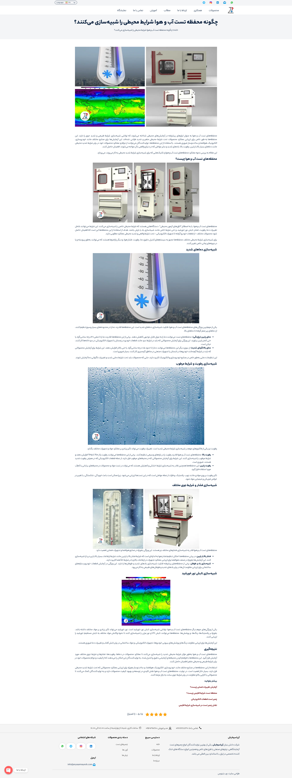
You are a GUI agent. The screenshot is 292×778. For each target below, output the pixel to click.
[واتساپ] (62, 746)
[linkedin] (91, 746)
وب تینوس (223, 774)
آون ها (125, 750)
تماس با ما (138, 11)
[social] (203, 2)
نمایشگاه (121, 11)
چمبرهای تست (122, 744)
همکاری (198, 11)
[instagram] (81, 746)
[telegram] (71, 746)
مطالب (167, 11)
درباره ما (156, 761)
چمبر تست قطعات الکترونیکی (204, 699)
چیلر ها (125, 755)
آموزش (153, 11)
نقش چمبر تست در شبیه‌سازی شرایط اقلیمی (198, 705)
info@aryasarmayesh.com (80, 765)
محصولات (214, 11)
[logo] (231, 10)
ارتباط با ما (182, 11)
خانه (176, 30)
